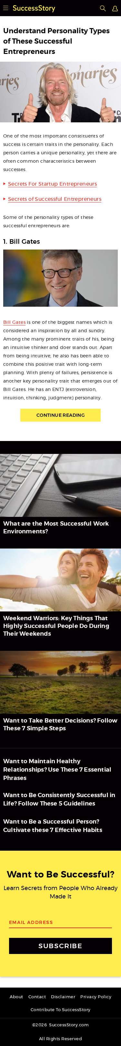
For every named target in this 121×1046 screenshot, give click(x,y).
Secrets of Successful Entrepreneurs (54, 199)
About (16, 997)
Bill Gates (14, 322)
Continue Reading (60, 415)
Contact (37, 997)
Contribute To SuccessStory (61, 1010)
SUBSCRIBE (60, 946)
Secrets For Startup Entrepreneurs (52, 184)
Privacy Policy (95, 997)
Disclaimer (63, 997)
